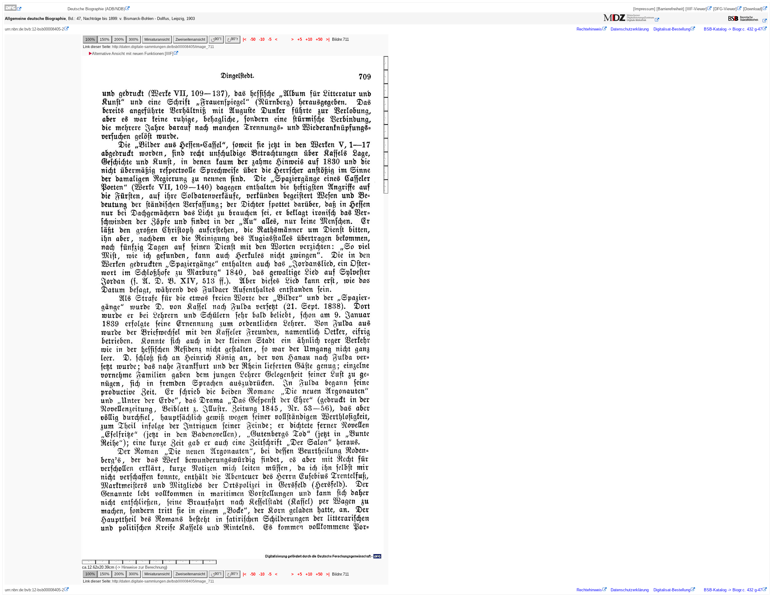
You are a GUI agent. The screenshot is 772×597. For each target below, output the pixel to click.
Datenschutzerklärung (630, 29)
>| (328, 39)
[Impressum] (644, 9)
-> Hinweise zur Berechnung (141, 567)
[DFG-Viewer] (725, 9)
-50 (253, 39)
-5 (270, 39)
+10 (308, 39)
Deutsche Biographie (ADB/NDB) (96, 9)
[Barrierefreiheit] (670, 9)
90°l (218, 39)
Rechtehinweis (589, 29)
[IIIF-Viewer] (696, 9)
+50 (319, 39)
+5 (299, 39)
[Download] (752, 9)
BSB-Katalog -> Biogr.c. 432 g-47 (732, 29)
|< (245, 39)
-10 (262, 39)
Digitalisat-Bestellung (671, 29)
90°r (234, 39)
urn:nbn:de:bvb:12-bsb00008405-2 (34, 29)
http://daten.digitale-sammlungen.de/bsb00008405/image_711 (163, 47)
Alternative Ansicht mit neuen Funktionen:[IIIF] (132, 53)
